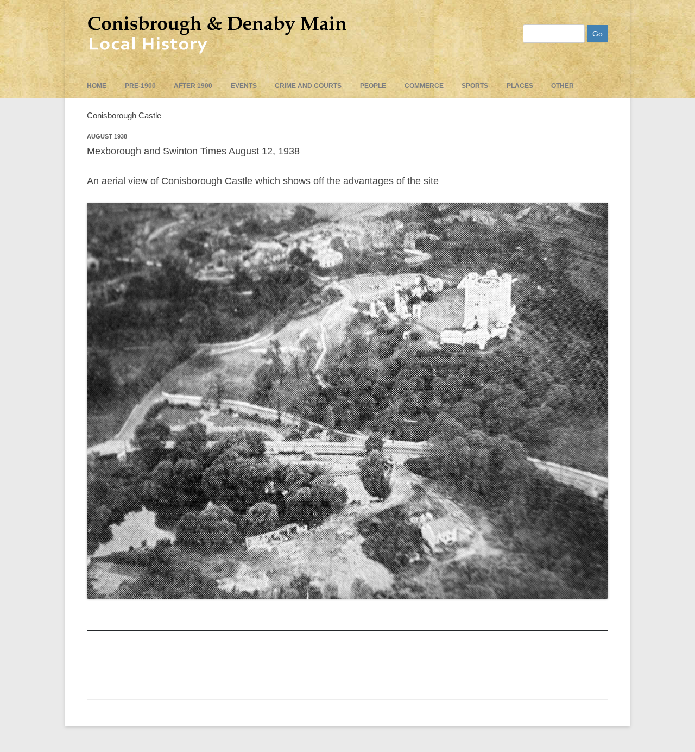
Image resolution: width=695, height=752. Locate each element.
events (244, 86)
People (373, 86)
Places (520, 86)
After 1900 (193, 86)
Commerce (424, 86)
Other (562, 86)
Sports (475, 86)
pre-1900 (140, 86)
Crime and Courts (308, 86)
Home (96, 86)
